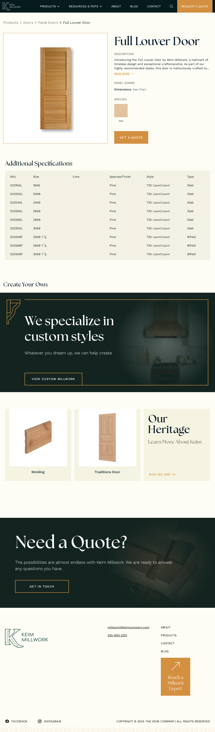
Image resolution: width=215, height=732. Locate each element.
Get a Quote (131, 137)
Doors (28, 22)
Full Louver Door (76, 22)
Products (10, 22)
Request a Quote (194, 6)
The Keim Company (160, 721)
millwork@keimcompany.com (128, 627)
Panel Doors (48, 22)
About (116, 6)
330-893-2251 (117, 635)
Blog (134, 6)
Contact (154, 6)
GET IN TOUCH (42, 586)
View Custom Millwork (53, 379)
